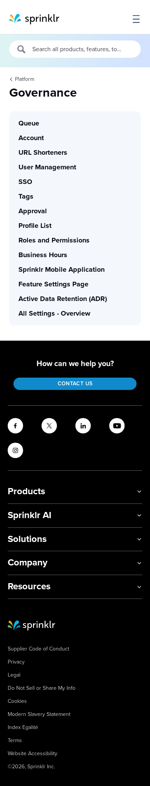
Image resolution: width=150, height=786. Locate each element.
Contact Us (75, 383)
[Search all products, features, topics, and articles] (22, 49)
